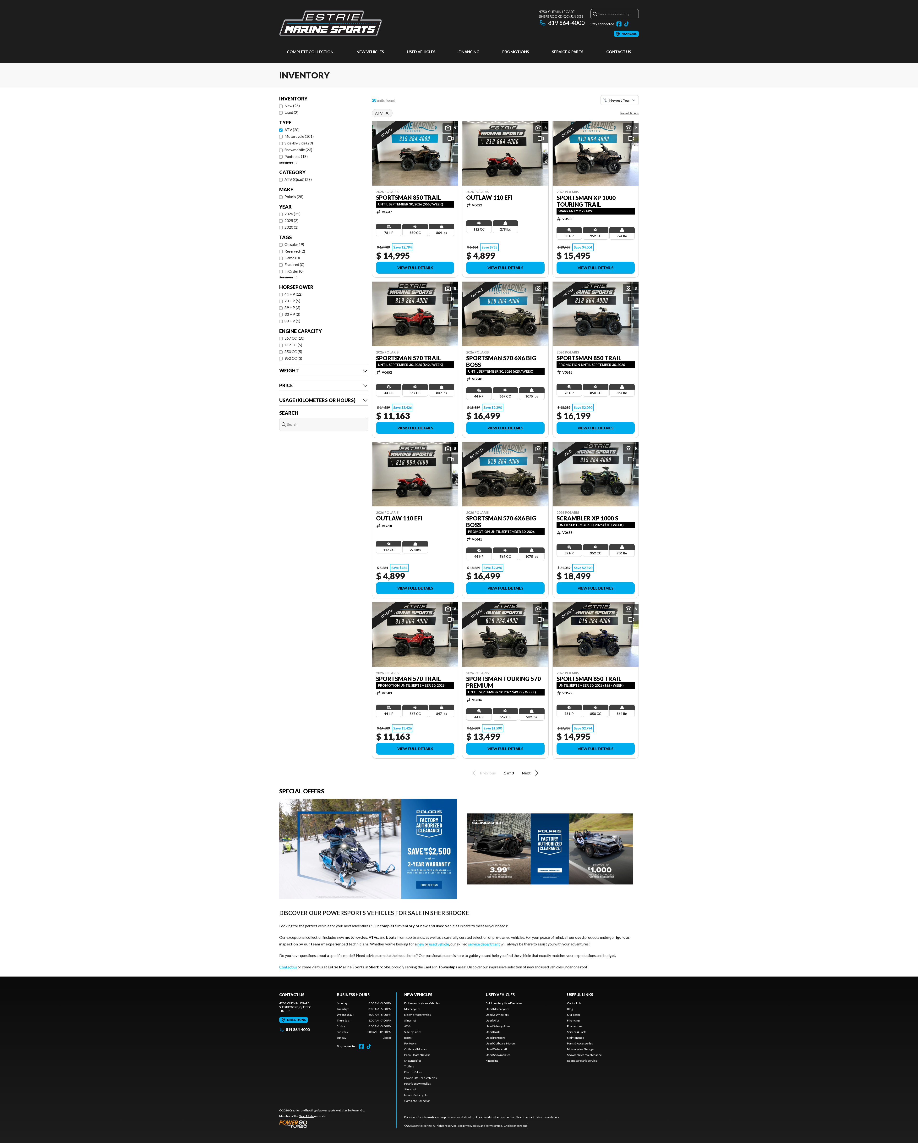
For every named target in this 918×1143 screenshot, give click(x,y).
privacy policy (471, 1125)
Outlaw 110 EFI (489, 197)
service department (484, 944)
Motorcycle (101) (299, 136)
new (420, 944)
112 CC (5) (293, 344)
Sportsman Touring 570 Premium (503, 682)
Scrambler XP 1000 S (587, 518)
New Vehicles (370, 51)
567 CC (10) (294, 338)
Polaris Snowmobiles (417, 1083)
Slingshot (410, 1020)
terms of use (494, 1125)
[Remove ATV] (387, 113)
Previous (488, 773)
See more (286, 162)
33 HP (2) (292, 314)
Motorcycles (412, 1009)
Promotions (515, 51)
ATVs (407, 1026)
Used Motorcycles (497, 1009)
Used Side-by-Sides (498, 1026)
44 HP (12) (293, 294)
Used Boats (493, 1032)
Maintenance (575, 1037)
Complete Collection (310, 51)
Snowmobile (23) (298, 149)
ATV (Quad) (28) (298, 179)
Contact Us (618, 51)
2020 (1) (291, 227)
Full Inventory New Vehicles (422, 1003)
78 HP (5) (292, 300)
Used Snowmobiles (498, 1055)
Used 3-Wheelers (497, 1014)
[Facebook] (619, 24)
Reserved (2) (294, 251)
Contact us (288, 967)
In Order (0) (294, 271)
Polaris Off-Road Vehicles (420, 1078)
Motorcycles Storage (580, 1049)
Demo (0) (292, 257)
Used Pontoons (496, 1037)
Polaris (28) (293, 196)
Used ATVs (493, 1020)
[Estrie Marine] (330, 23)
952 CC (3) (293, 358)
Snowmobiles (412, 1060)
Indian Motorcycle (415, 1095)
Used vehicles (421, 51)
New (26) (292, 105)
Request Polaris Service (582, 1060)
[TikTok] (626, 24)
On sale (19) (294, 244)
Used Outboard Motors (501, 1043)
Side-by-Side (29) (298, 143)
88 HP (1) (292, 321)
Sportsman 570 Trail (408, 358)
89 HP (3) (292, 307)
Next (526, 773)
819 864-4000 (566, 22)
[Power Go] (322, 1124)
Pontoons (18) (296, 156)
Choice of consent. (516, 1125)
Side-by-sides (412, 1032)
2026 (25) (292, 213)
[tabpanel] (364, 1020)
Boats (408, 1037)
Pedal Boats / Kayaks (417, 1055)
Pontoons (410, 1043)
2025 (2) (291, 220)
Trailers (409, 1066)
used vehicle (439, 944)
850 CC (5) (293, 351)
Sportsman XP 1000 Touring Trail (586, 201)
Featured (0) (294, 264)
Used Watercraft (496, 1049)
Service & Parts (567, 51)
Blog (570, 1009)
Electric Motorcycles (417, 1014)
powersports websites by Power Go (341, 1110)
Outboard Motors (415, 1049)
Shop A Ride (306, 1116)
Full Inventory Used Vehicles (504, 1003)
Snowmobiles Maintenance (584, 1055)
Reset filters (629, 113)
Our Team (573, 1014)
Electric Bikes (413, 1072)
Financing (469, 51)
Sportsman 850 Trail (408, 197)
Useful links (580, 994)
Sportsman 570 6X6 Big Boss (501, 361)
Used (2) (291, 112)
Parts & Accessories (580, 1043)
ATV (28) (292, 129)
